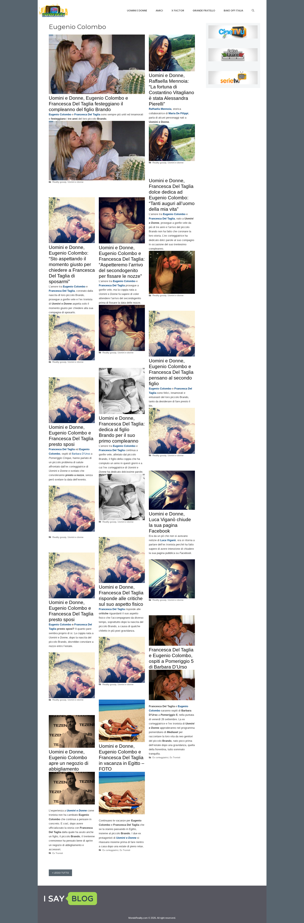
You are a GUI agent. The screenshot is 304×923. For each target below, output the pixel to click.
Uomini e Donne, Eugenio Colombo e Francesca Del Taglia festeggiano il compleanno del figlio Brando (88, 103)
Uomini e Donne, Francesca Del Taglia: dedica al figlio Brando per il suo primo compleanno (122, 429)
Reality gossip (59, 182)
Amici (159, 10)
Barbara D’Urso (81, 453)
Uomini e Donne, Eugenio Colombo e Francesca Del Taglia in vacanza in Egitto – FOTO (121, 757)
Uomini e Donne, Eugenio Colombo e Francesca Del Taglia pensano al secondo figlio (171, 372)
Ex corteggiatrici (160, 757)
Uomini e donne (137, 10)
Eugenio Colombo (60, 624)
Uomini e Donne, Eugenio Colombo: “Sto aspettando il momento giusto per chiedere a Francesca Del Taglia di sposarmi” (72, 264)
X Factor (177, 10)
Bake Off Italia (233, 10)
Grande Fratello (204, 10)
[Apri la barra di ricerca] (253, 11)
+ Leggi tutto (60, 873)
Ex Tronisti (175, 757)
